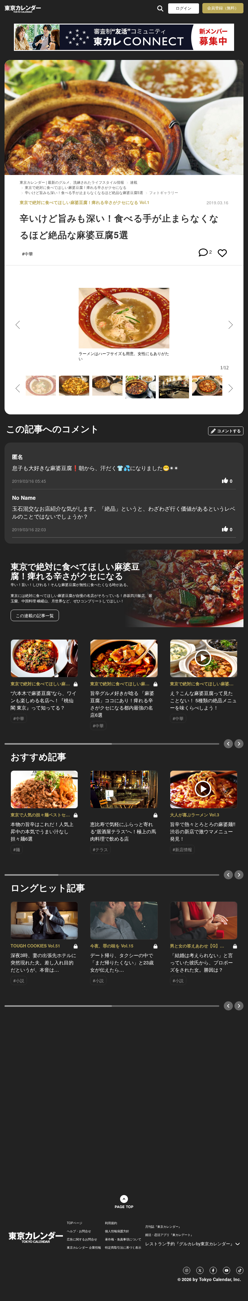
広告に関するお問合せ (82, 1239)
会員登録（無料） (223, 8)
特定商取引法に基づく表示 (123, 1247)
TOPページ (74, 1222)
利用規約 (111, 1222)
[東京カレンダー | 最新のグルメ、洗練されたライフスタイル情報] (24, 8)
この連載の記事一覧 (35, 615)
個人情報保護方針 (117, 1231)
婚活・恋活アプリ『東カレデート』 (169, 1234)
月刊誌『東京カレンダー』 (163, 1226)
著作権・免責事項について (123, 1239)
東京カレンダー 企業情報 (84, 1247)
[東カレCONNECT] (124, 37)
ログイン (183, 8)
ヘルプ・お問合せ (79, 1231)
